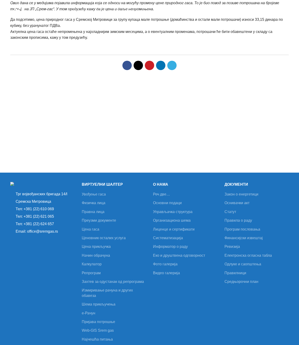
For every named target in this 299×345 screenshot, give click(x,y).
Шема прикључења (98, 304)
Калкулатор (92, 264)
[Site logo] (36, 12)
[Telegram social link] (172, 65)
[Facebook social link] (127, 65)
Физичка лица (93, 203)
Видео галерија (166, 273)
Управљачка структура (172, 212)
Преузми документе (99, 220)
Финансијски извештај (243, 238)
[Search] (270, 12)
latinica (283, 12)
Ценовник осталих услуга (104, 238)
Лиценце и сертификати (174, 229)
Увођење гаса (94, 194)
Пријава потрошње (98, 322)
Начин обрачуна (96, 255)
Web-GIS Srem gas (98, 330)
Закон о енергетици (241, 194)
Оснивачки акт (236, 203)
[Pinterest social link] (149, 65)
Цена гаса (90, 229)
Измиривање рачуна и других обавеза (107, 292)
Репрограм (91, 273)
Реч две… (161, 194)
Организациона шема (172, 220)
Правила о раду (238, 220)
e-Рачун (88, 313)
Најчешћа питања (97, 339)
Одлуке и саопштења (242, 264)
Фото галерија (165, 264)
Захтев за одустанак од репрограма (113, 282)
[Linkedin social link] (160, 65)
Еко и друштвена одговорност (179, 255)
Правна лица (93, 212)
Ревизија (232, 247)
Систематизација (168, 238)
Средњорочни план (241, 282)
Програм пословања (242, 229)
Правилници (235, 273)
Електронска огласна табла (248, 255)
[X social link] (138, 65)
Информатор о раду (170, 247)
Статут (230, 212)
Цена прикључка (96, 247)
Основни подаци (167, 203)
